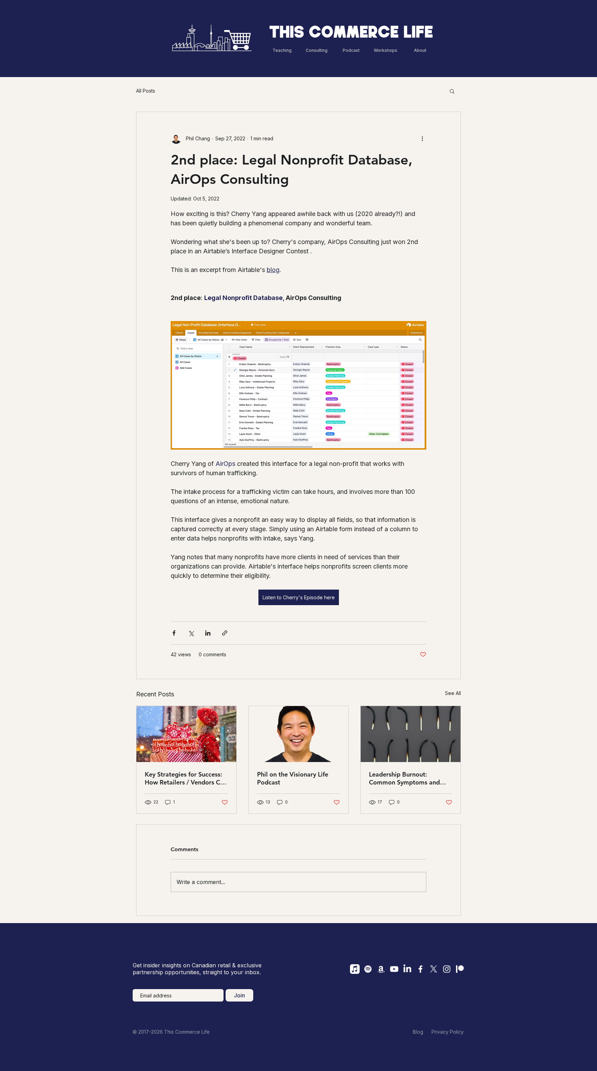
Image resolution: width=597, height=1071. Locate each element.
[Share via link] (224, 633)
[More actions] (422, 138)
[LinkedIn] (407, 969)
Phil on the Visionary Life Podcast (292, 778)
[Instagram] (447, 969)
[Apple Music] (355, 969)
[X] (433, 969)
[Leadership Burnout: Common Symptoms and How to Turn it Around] (411, 734)
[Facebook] (420, 969)
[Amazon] (381, 969)
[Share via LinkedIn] (208, 633)
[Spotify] (368, 969)
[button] (452, 91)
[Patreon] (460, 969)
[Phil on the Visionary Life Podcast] (299, 734)
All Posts (145, 91)
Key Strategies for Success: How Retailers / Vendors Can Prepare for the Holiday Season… (186, 778)
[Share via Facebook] (174, 633)
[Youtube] (394, 969)
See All (453, 693)
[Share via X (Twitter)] (191, 633)
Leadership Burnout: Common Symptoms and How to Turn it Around (404, 778)
